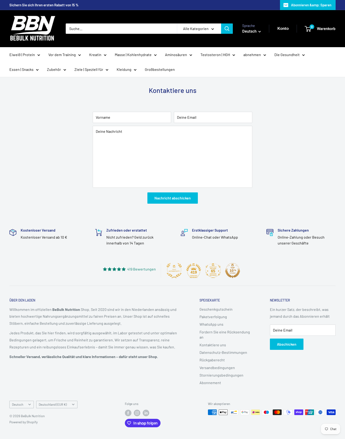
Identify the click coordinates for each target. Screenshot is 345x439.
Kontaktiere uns (212, 345)
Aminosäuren (176, 54)
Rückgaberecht (212, 360)
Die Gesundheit (287, 54)
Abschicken (286, 344)
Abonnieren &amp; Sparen (311, 5)
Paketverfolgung (213, 316)
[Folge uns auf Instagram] (137, 412)
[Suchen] (227, 28)
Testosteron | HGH (215, 54)
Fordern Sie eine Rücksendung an (224, 334)
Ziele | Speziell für (88, 69)
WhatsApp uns (211, 324)
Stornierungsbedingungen (221, 375)
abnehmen (252, 54)
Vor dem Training (62, 54)
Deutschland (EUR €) (53, 404)
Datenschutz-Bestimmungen (223, 352)
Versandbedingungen (217, 367)
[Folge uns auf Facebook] (128, 412)
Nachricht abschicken (172, 198)
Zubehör (54, 69)
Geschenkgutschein (216, 309)
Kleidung (124, 69)
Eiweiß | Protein (22, 54)
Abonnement (210, 382)
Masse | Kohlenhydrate (133, 54)
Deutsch (17, 404)
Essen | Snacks (21, 69)
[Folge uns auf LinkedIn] (146, 412)
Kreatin (95, 54)
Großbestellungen (160, 69)
